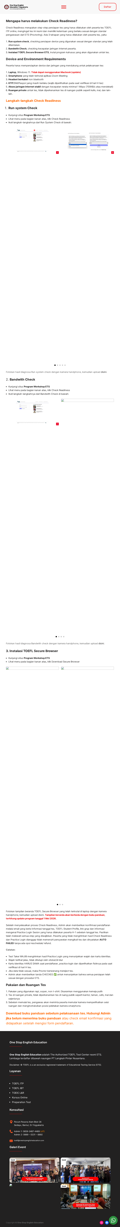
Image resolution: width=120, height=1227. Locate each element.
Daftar (107, 6)
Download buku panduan (26, 1013)
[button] (55, 365)
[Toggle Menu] (63, 7)
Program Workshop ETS (37, 115)
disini (103, 372)
